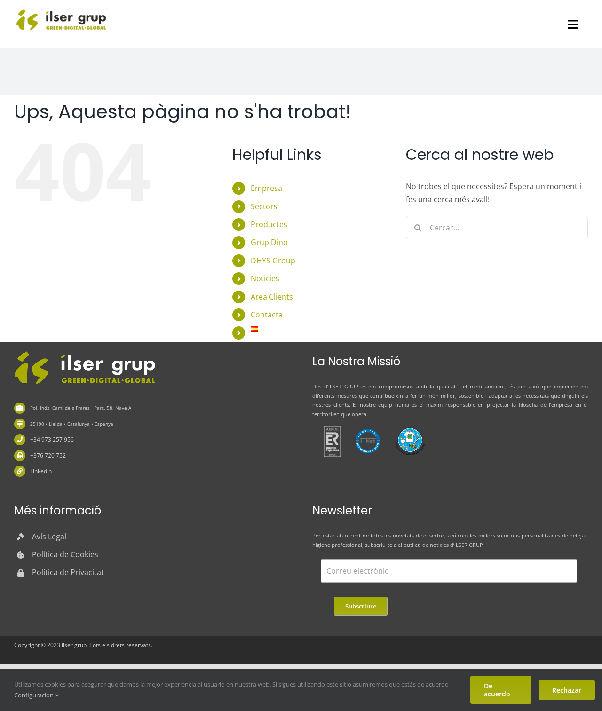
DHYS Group (273, 260)
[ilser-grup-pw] (84, 353)
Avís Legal (49, 536)
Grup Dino (269, 242)
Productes (269, 224)
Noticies (265, 278)
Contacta (267, 314)
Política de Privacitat (68, 572)
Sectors (264, 206)
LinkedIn (41, 471)
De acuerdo (497, 689)
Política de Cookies (65, 554)
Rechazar (566, 690)
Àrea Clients (272, 297)
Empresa (266, 188)
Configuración (34, 695)
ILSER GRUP (343, 386)
